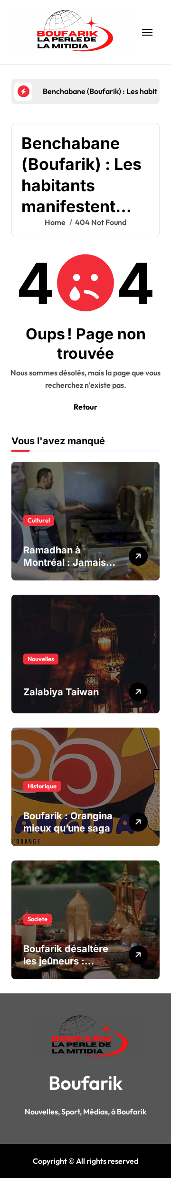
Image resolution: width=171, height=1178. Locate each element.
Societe (38, 919)
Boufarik (85, 1082)
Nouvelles (41, 659)
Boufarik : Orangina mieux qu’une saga (68, 822)
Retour (85, 406)
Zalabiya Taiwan (61, 692)
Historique (42, 786)
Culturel (39, 520)
